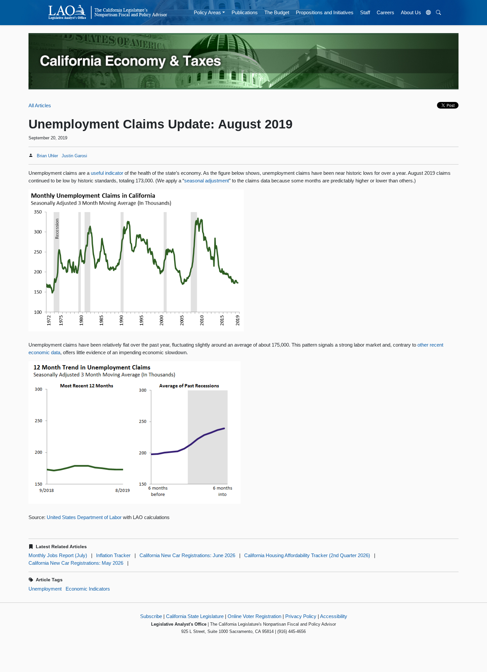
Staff (365, 12)
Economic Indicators (88, 589)
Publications (245, 12)
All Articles (39, 105)
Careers (385, 12)
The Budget (276, 12)
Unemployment (45, 589)
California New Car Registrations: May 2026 (75, 563)
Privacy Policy (300, 616)
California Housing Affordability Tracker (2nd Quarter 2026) (307, 555)
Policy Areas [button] (207, 12)
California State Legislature (195, 616)
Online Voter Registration (254, 616)
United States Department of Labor (85, 517)
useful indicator (107, 173)
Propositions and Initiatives (324, 12)
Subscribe (151, 616)
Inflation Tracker (113, 555)
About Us (411, 12)
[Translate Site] (429, 12)
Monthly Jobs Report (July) (57, 555)
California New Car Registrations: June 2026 (187, 555)
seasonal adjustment (206, 180)
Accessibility (333, 616)
